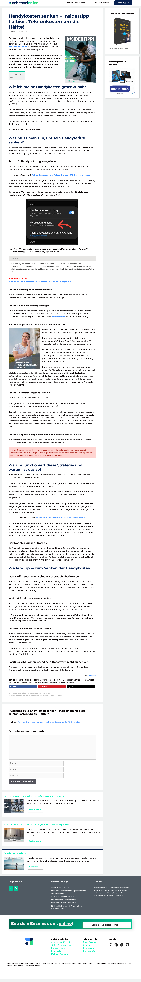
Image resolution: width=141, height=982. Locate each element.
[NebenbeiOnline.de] (24, 2)
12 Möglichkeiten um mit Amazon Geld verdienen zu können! (37, 696)
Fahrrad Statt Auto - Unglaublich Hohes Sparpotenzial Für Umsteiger (49, 722)
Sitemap (87, 945)
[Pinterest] (116, 945)
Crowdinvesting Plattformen (62, 896)
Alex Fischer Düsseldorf (61, 942)
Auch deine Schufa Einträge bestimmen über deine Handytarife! (40, 281)
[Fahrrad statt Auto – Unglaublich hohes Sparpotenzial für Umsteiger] (14, 811)
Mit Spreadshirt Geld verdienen (63, 900)
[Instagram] (16, 888)
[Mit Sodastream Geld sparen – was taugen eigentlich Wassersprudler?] (14, 840)
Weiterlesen (35, 809)
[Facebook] (11, 888)
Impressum (88, 948)
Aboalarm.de (58, 316)
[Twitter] (127, 945)
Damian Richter (58, 948)
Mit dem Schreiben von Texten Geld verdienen (30, 693)
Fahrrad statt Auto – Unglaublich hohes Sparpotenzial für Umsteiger (35, 796)
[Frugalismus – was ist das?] (14, 868)
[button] (23, 686)
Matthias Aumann (59, 954)
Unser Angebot (123, 3)
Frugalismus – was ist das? (16, 853)
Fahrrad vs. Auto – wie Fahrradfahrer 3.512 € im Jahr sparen (61, 175)
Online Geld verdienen (60, 887)
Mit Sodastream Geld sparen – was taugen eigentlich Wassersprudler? (36, 824)
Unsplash (92, 675)
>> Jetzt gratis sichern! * (119, 48)
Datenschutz (89, 951)
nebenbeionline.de (18, 46)
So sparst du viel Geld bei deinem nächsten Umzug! (61, 518)
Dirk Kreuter (56, 951)
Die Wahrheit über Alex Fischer (63, 903)
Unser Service (89, 942)
